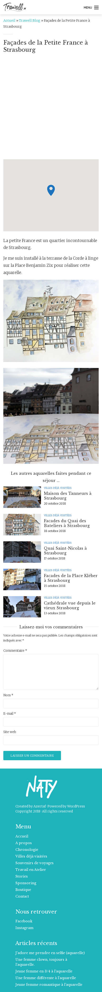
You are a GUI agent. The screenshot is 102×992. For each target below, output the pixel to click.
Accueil (9, 20)
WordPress (76, 806)
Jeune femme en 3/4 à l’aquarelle (43, 971)
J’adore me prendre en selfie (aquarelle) (50, 953)
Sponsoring (25, 883)
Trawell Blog (29, 20)
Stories (21, 876)
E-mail (9, 714)
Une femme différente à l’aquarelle (45, 978)
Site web (9, 732)
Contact (22, 896)
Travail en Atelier (30, 870)
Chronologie (26, 849)
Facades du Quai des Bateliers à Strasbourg (67, 523)
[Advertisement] (51, 108)
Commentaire (15, 651)
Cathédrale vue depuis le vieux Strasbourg (70, 605)
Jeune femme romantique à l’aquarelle (48, 984)
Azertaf (39, 806)
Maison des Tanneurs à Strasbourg (68, 496)
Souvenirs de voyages (34, 863)
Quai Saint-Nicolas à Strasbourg (65, 550)
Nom (8, 695)
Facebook (23, 921)
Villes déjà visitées (58, 488)
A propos (23, 843)
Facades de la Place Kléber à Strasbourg (70, 578)
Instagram (24, 928)
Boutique (23, 890)
